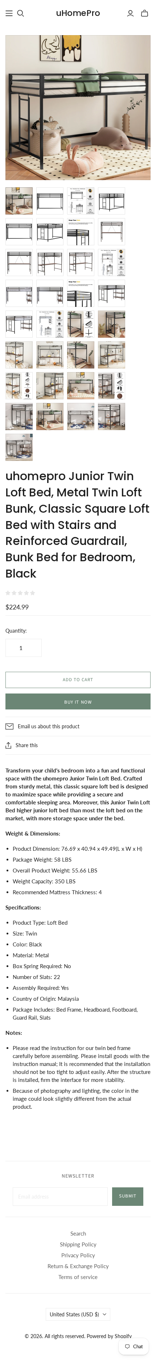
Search (78, 1233)
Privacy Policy (78, 1255)
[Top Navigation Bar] (9, 13)
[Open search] (20, 13)
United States (74, 1314)
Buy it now (77, 702)
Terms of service (78, 1277)
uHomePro (78, 13)
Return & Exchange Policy (78, 1266)
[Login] (130, 13)
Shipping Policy (78, 1244)
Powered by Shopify (109, 1336)
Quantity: (16, 631)
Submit (127, 1196)
